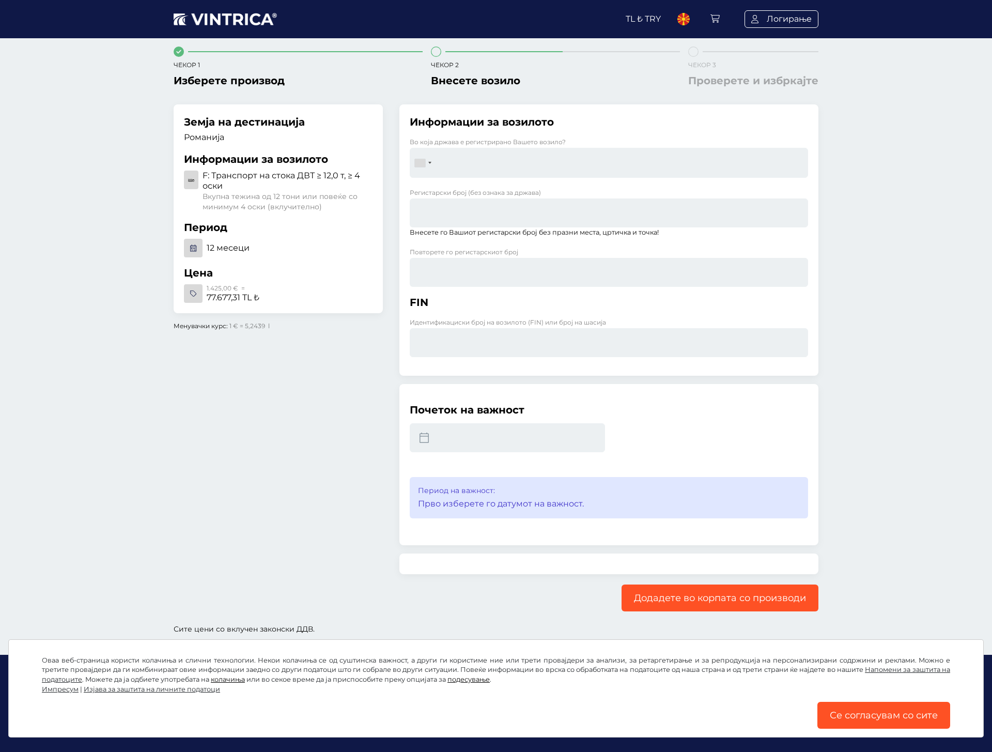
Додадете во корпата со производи (720, 598)
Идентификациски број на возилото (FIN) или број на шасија (508, 322)
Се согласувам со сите (884, 715)
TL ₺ (643, 19)
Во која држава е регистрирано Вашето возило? (488, 142)
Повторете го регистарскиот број (464, 252)
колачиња (228, 679)
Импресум (60, 689)
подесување (468, 679)
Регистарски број (475, 192)
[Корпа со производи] (715, 19)
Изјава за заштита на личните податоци (152, 689)
